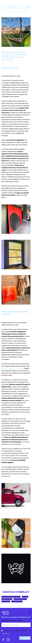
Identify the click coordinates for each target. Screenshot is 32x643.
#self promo (6, 601)
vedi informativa (6, 633)
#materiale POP (7, 599)
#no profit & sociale (20, 599)
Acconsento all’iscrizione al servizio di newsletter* (15, 630)
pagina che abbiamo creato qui (12, 368)
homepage (6, 11)
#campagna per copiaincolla (11, 597)
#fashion (25, 597)
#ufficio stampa (17, 601)
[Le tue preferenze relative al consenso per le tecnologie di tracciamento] (3, 640)
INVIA (27, 638)
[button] (8, 639)
